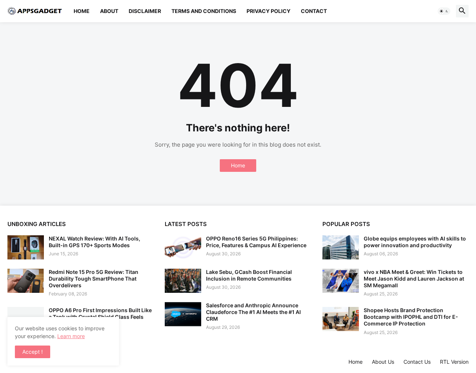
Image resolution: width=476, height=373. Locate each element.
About (109, 11)
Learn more (71, 336)
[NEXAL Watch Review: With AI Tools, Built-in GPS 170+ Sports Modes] (25, 247)
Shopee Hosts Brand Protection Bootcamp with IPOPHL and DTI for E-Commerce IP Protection (411, 317)
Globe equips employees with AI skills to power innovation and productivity (415, 241)
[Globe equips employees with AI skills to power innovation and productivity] (340, 247)
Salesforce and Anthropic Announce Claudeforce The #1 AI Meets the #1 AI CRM (253, 312)
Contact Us (417, 362)
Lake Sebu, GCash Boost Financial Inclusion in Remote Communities (249, 275)
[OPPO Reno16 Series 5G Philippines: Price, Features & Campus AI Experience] (183, 247)
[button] (444, 11)
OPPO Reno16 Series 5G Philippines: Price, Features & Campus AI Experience (256, 241)
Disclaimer (145, 11)
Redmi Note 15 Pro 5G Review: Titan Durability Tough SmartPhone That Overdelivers (93, 278)
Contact (314, 11)
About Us (383, 362)
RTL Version (454, 362)
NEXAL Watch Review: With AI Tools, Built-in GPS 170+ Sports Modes (94, 241)
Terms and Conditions (203, 11)
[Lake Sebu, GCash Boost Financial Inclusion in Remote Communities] (183, 281)
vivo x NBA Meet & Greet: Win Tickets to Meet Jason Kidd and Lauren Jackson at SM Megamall (414, 278)
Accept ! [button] (32, 352)
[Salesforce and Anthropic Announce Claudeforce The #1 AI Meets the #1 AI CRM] (183, 314)
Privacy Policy (268, 11)
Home (82, 11)
